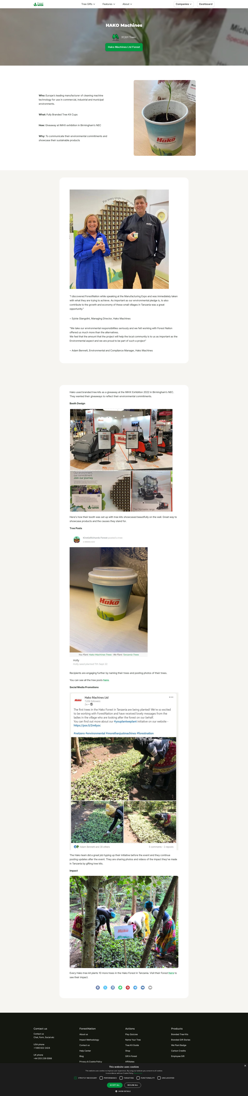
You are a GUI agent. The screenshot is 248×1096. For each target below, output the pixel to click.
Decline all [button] (132, 1085)
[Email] (150, 988)
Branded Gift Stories (180, 1040)
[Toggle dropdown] (94, 4)
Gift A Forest (131, 1056)
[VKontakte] (143, 988)
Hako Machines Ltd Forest (124, 47)
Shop (127, 1051)
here (106, 680)
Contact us (84, 1045)
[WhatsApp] (120, 988)
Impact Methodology (89, 1040)
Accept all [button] (115, 1085)
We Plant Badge (178, 1045)
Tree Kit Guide (132, 1045)
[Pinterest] (128, 988)
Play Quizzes (131, 1034)
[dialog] (124, 1079)
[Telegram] (135, 988)
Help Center (85, 1051)
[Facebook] (98, 988)
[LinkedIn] (113, 988)
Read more (138, 1073)
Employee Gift (177, 1056)
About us (83, 1034)
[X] (105, 988)
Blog (81, 1056)
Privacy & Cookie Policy (90, 1061)
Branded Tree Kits (179, 1034)
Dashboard (206, 4)
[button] (124, 1091)
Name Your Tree (133, 1040)
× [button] (245, 1066)
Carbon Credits (178, 1051)
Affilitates (129, 1061)
